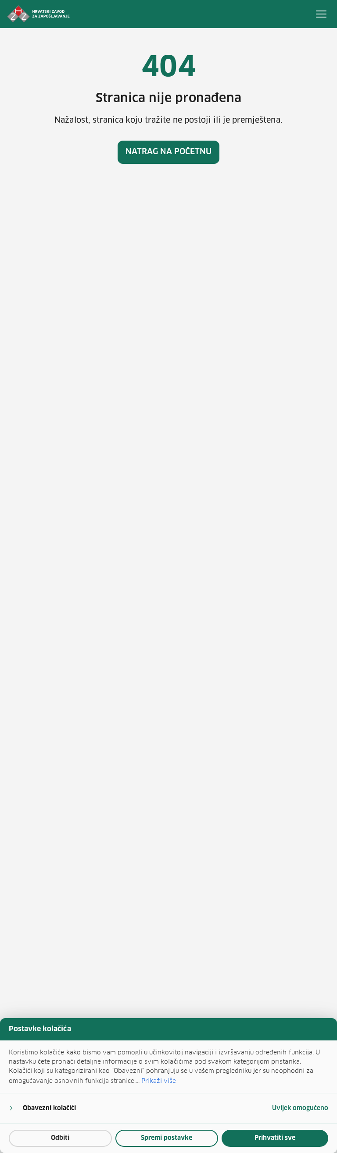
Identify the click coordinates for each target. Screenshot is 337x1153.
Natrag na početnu (168, 152)
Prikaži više (158, 1081)
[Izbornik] (321, 14)
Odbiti (60, 1138)
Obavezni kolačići (49, 1108)
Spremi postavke (166, 1138)
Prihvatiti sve (275, 1138)
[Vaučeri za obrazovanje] (38, 14)
